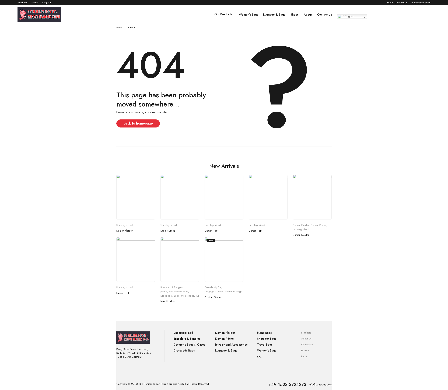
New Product (167, 301)
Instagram (46, 2)
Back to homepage (138, 123)
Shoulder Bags (266, 338)
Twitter (34, 2)
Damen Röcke (318, 225)
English (349, 16)
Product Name (213, 297)
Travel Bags (264, 344)
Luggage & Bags (169, 296)
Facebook (22, 2)
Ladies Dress (167, 231)
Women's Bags (233, 291)
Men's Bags (187, 296)
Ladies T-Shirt (123, 293)
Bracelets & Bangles (171, 287)
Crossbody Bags (214, 287)
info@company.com (420, 2)
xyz (197, 296)
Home (119, 27)
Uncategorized (124, 225)
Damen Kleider (124, 231)
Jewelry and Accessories (174, 291)
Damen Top (211, 231)
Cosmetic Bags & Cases (189, 344)
